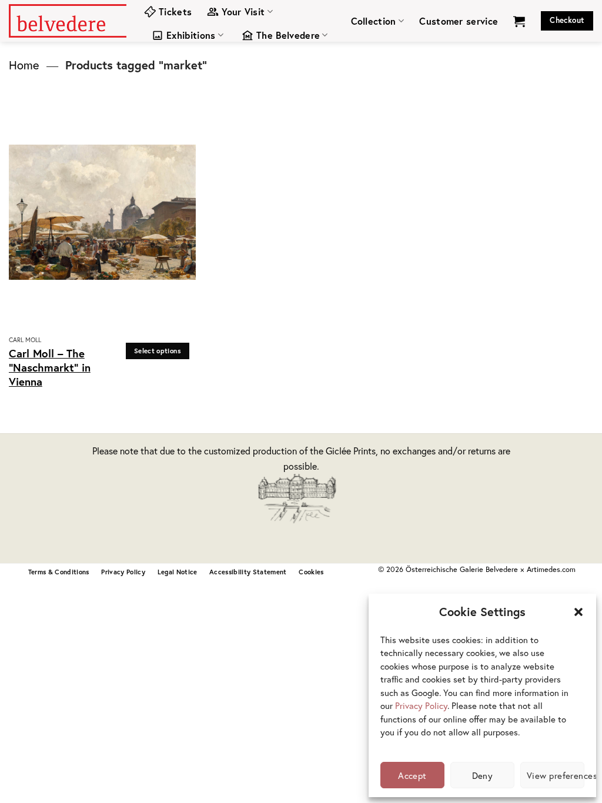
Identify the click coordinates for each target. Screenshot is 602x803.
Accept (412, 775)
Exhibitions (191, 35)
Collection (373, 21)
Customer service (458, 21)
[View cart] (519, 21)
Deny (482, 775)
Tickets (175, 11)
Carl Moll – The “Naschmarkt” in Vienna (50, 367)
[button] (578, 612)
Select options (157, 350)
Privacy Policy (421, 705)
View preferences (555, 775)
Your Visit (243, 11)
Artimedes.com (551, 569)
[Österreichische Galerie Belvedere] (67, 20)
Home (24, 65)
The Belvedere (288, 35)
